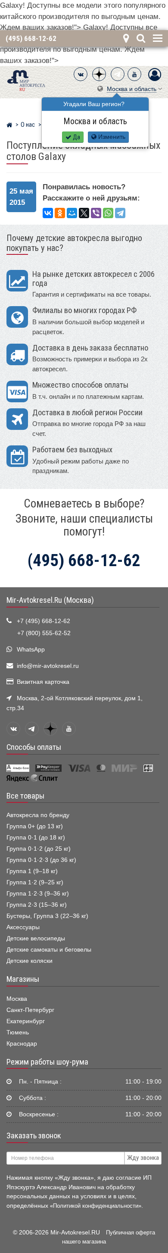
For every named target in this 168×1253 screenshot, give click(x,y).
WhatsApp (31, 649)
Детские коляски (29, 961)
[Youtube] (134, 74)
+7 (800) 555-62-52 (44, 633)
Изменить (110, 137)
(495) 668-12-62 (31, 38)
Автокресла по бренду (37, 815)
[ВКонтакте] (80, 74)
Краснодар (21, 1043)
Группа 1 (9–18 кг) (32, 871)
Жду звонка (143, 1158)
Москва (16, 999)
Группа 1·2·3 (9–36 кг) (37, 893)
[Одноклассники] (60, 213)
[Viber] (96, 213)
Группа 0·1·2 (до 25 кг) (38, 849)
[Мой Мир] (72, 213)
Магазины (22, 979)
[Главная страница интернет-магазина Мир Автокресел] (9, 126)
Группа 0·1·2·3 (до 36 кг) (41, 860)
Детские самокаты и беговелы (48, 949)
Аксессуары (23, 927)
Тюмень (17, 1032)
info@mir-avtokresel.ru (48, 666)
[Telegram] (117, 74)
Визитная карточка (43, 682)
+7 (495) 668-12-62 (43, 621)
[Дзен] (99, 74)
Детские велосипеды (35, 938)
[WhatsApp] (108, 213)
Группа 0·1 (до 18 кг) (35, 837)
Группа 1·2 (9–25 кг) (34, 882)
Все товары (25, 796)
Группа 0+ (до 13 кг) (34, 826)
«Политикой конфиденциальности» (95, 1206)
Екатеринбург (25, 1021)
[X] (84, 213)
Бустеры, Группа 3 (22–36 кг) (47, 916)
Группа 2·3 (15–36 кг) (36, 905)
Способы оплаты (33, 747)
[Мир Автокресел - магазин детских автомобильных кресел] (26, 80)
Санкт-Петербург (30, 1010)
